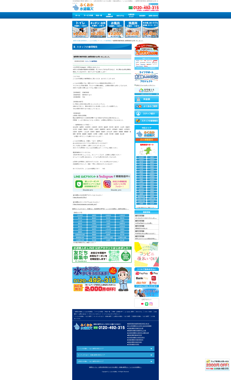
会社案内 (142, 15)
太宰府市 (122, 226)
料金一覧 (99, 15)
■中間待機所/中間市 (133, 344)
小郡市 (108, 223)
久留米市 (122, 215)
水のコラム (120, 15)
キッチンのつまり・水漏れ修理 (102, 316)
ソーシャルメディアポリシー (111, 314)
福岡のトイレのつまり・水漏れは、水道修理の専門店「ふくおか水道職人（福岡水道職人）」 (100, 209)
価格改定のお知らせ (141, 228)
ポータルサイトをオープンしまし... (146, 218)
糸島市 (122, 232)
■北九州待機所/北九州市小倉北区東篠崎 (139, 326)
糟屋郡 (94, 234)
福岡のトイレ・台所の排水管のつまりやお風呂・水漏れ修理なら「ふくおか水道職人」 (115, 367)
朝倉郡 (94, 237)
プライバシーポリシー (95, 314)
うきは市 (108, 229)
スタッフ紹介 (148, 311)
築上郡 (122, 240)
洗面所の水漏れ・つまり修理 (140, 316)
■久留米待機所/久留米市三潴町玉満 (138, 333)
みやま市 (108, 232)
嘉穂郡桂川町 (80, 237)
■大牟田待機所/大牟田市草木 (136, 337)
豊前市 (80, 223)
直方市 (80, 218)
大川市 (108, 221)
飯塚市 (94, 218)
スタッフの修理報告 (105, 40)
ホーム (77, 15)
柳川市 (122, 218)
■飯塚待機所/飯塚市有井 (134, 335)
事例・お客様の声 (110, 15)
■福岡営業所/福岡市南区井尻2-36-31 (138, 323)
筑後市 (94, 221)
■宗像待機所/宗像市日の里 (135, 328)
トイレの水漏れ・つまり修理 (83, 316)
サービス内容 (88, 15)
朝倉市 (94, 232)
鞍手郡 (122, 234)
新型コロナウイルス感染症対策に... (146, 238)
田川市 (108, 218)
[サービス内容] (85, 15)
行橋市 (122, 221)
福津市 (94, 229)
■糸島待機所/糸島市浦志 (134, 342)
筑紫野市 (122, 223)
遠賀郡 (108, 234)
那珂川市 (141, 191)
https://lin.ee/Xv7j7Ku (80, 197)
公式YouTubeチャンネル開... (143, 223)
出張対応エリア (131, 15)
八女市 (80, 221)
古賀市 (80, 229)
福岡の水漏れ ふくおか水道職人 (84, 311)
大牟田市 (108, 215)
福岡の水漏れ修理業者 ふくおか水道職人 (85, 40)
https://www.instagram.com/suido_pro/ (85, 204)
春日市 (80, 226)
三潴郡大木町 (122, 237)
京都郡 (108, 240)
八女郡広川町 (80, 240)
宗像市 (108, 226)
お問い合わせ (153, 15)
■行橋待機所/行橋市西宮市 (135, 340)
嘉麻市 (80, 232)
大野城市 (94, 226)
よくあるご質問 (129, 311)
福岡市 (94, 215)
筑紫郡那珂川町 (80, 234)
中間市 (94, 223)
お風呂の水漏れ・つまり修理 (122, 316)
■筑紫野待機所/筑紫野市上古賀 (136, 330)
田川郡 (94, 240)
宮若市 (122, 229)
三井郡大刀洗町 (108, 237)
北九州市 (80, 215)
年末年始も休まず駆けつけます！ (145, 233)
